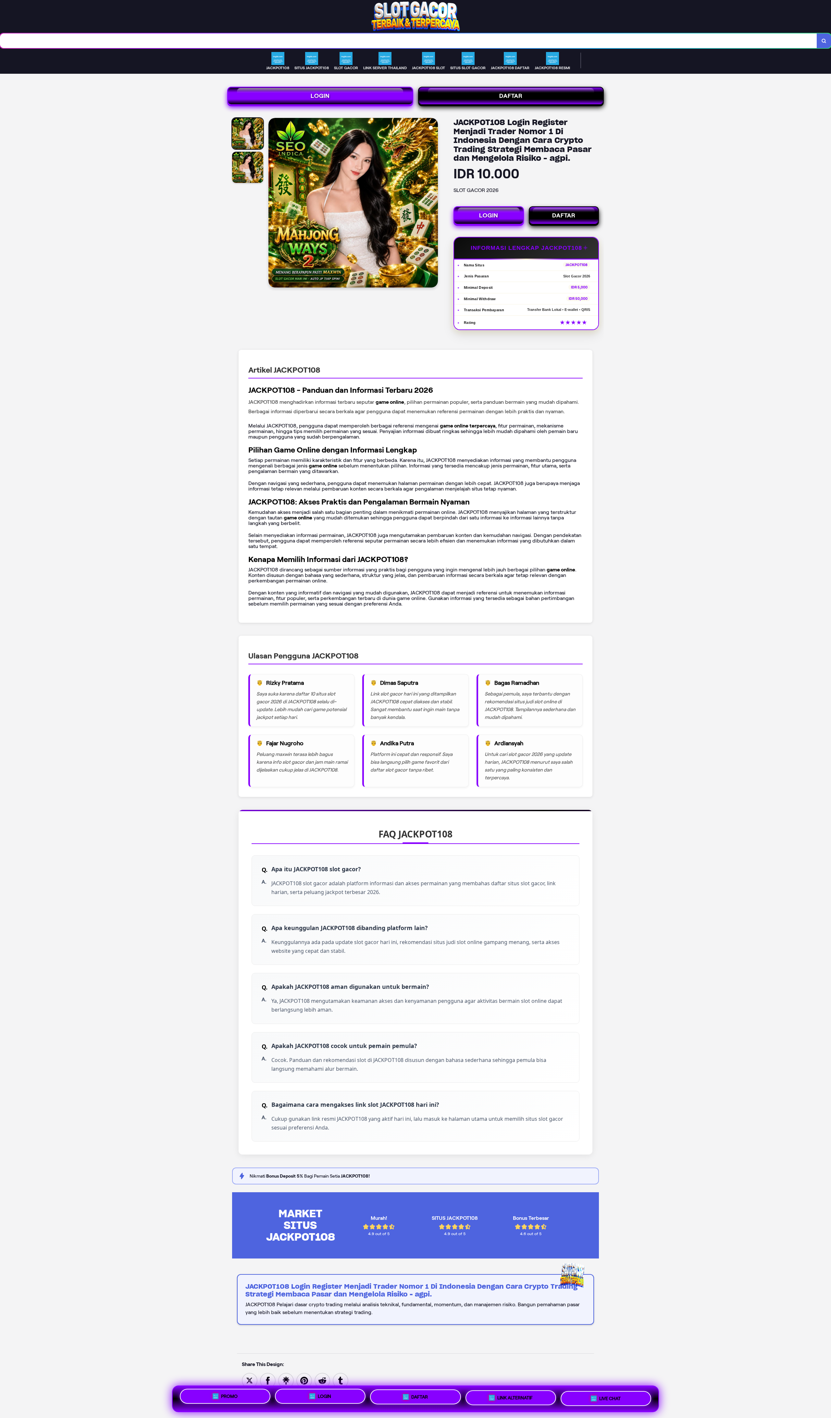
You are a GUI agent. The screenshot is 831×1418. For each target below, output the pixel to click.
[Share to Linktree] (286, 1380)
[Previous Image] (273, 203)
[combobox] (408, 40)
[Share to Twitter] (249, 1380)
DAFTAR (511, 96)
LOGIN (320, 96)
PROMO (229, 1396)
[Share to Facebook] (268, 1380)
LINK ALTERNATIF (515, 1398)
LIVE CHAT (610, 1398)
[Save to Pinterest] (304, 1380)
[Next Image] (433, 203)
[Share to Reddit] (322, 1380)
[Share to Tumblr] (340, 1380)
